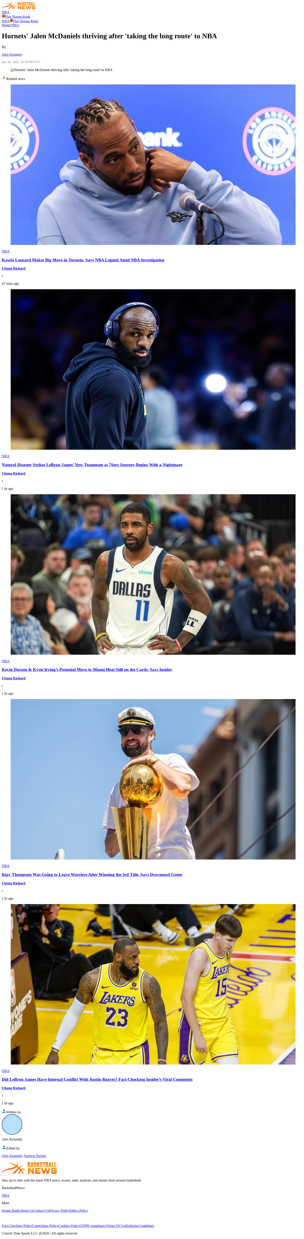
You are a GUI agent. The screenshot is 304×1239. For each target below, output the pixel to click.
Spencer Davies (35, 1156)
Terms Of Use (116, 1226)
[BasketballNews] (18, 8)
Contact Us (41, 1210)
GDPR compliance (93, 1226)
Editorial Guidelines (140, 1226)
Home (6, 25)
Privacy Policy (59, 1210)
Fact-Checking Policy (17, 1226)
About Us (26, 1210)
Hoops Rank (11, 1210)
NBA (6, 12)
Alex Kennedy (12, 54)
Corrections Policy (45, 1226)
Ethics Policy (79, 1210)
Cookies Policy (69, 1226)
